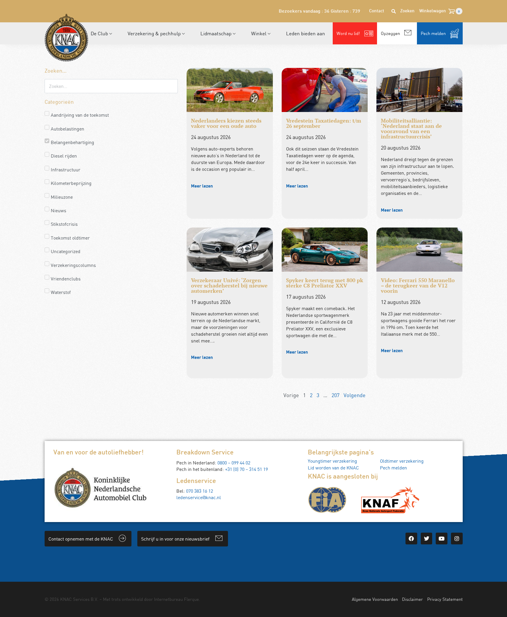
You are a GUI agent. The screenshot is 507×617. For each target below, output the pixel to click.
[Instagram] (457, 538)
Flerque (191, 599)
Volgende (355, 395)
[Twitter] (426, 538)
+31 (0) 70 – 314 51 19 (246, 469)
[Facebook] (411, 538)
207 (335, 395)
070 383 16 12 (199, 491)
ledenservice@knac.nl (198, 497)
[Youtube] (441, 538)
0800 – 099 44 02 (233, 463)
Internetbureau (168, 599)
